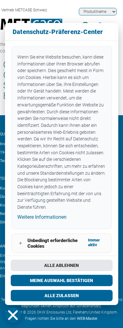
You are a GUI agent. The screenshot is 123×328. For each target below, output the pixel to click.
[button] (13, 315)
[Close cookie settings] (13, 315)
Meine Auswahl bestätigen (61, 280)
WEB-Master (87, 318)
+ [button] (20, 243)
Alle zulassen (61, 295)
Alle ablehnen (61, 265)
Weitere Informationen (42, 217)
